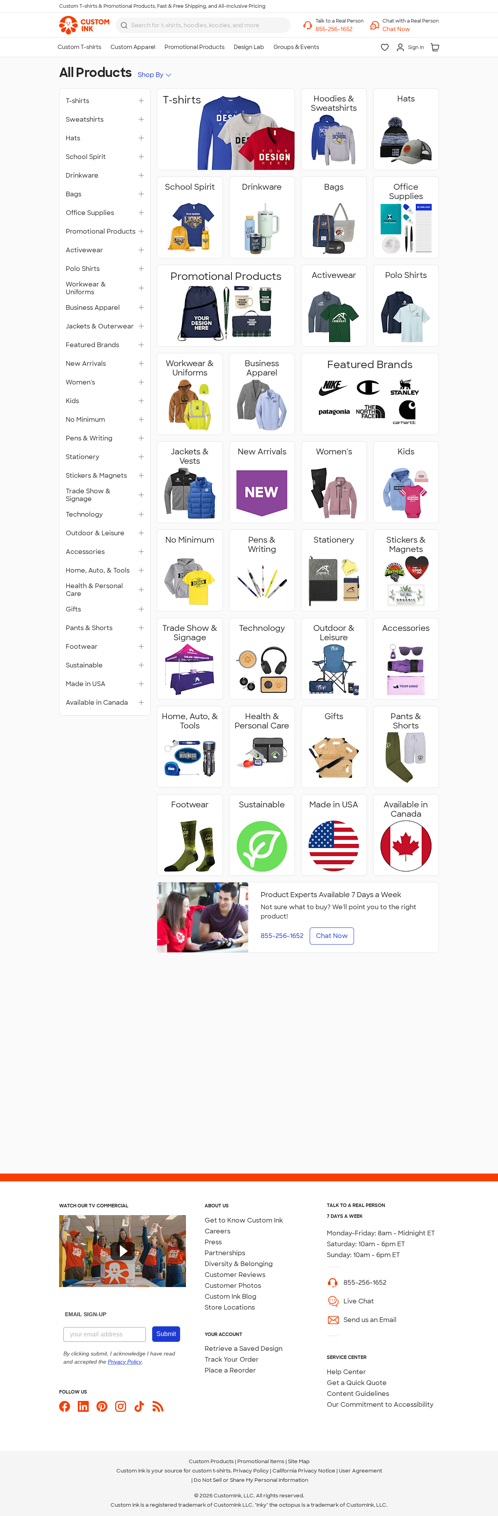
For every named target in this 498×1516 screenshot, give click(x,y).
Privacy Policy (251, 1470)
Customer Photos (233, 1286)
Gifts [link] (73, 609)
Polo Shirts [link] (83, 269)
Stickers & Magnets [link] (96, 476)
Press (213, 1242)
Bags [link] (73, 194)
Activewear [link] (84, 250)
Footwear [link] (82, 647)
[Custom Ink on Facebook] (64, 1406)
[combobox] (203, 25)
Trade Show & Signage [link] (88, 495)
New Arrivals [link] (86, 364)
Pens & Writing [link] (89, 438)
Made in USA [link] (85, 684)
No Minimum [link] (85, 420)
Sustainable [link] (84, 665)
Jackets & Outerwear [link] (100, 326)
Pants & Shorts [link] (89, 628)
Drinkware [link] (82, 176)
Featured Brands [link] (92, 345)
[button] (410, 29)
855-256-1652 (365, 1282)
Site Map (299, 1461)
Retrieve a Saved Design (243, 1349)
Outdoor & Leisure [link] (95, 533)
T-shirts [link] (77, 101)
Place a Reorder (230, 1370)
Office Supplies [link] (90, 213)
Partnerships (225, 1253)
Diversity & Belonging (239, 1264)
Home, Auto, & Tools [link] (98, 571)
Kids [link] (72, 401)
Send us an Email (370, 1320)
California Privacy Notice (303, 1470)
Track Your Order (232, 1359)
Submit (166, 1334)
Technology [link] (84, 515)
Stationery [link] (82, 457)
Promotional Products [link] (100, 232)
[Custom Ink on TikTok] (139, 1406)
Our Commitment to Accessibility (380, 1405)
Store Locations (230, 1307)
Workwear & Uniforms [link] (86, 288)
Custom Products (211, 1461)
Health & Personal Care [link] (94, 590)
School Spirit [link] (86, 157)
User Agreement (360, 1470)
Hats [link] (73, 138)
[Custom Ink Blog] (158, 1406)
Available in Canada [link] (97, 703)
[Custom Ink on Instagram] (120, 1406)
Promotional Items (260, 1461)
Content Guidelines (358, 1394)
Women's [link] (80, 382)
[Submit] (124, 25)
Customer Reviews (235, 1275)
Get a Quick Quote (357, 1383)
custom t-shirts (211, 1470)
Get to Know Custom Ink (244, 1220)
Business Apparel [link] (93, 308)
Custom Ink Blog (230, 1296)
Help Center (346, 1372)
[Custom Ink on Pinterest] (101, 1406)
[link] (84, 25)
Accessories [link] (85, 552)
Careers (217, 1231)
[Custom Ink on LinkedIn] (83, 1406)
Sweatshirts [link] (84, 120)
